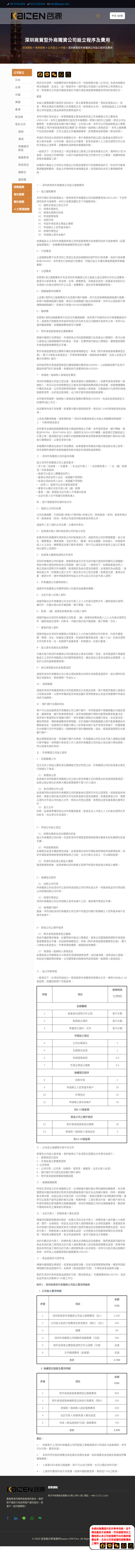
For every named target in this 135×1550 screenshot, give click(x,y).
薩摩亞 (22, 172)
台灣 (17, 87)
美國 (17, 102)
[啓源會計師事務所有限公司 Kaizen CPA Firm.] (36, 16)
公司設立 (19, 72)
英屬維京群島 (23, 148)
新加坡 (19, 116)
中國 (17, 94)
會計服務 (19, 194)
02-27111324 (17, 3)
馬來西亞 (23, 164)
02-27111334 (37, 3)
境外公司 (20, 124)
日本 (17, 79)
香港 (17, 109)
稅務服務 (19, 186)
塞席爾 (22, 179)
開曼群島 (23, 157)
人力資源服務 (22, 209)
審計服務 (19, 201)
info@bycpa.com (60, 3)
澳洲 (21, 138)
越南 (21, 131)
